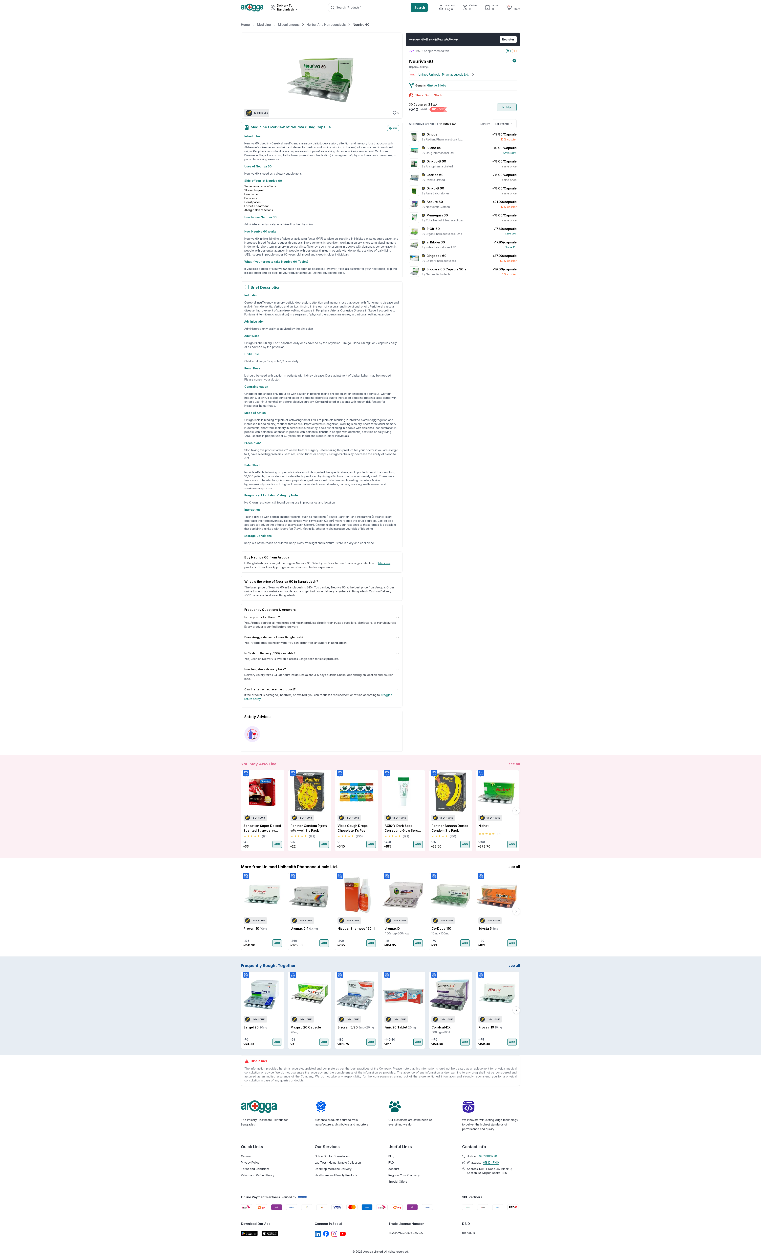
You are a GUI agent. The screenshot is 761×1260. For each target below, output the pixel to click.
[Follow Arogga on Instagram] (334, 1234)
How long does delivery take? (265, 669)
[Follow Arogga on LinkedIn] (318, 1234)
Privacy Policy (250, 1162)
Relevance (502, 123)
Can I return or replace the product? (269, 689)
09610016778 (488, 1156)
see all (514, 764)
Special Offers (397, 1181)
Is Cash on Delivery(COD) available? (269, 653)
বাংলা (395, 128)
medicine (384, 563)
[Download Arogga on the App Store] (270, 1233)
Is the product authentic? (262, 617)
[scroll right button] (516, 810)
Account (393, 1169)
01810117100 (491, 1162)
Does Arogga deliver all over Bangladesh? (273, 637)
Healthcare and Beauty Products (336, 1175)
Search (419, 8)
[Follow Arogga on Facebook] (326, 1234)
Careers (246, 1156)
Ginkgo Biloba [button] (436, 85)
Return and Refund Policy (257, 1175)
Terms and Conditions (255, 1169)
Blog (391, 1156)
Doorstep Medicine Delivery (333, 1169)
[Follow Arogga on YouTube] (343, 1234)
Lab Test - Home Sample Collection (338, 1162)
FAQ (391, 1162)
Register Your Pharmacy (404, 1175)
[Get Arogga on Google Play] (249, 1233)
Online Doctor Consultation (332, 1156)
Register (508, 39)
